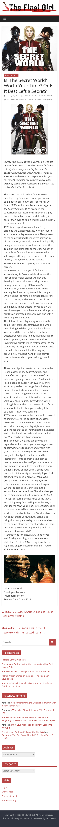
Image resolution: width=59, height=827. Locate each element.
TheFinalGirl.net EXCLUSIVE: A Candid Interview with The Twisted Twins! (24, 630)
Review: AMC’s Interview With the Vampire (35, 720)
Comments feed (9, 796)
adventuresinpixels (45, 95)
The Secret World (34, 99)
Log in (4, 787)
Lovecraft (14, 99)
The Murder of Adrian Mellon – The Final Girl (23, 732)
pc (25, 99)
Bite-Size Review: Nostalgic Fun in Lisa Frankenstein (26, 671)
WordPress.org (9, 800)
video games (48, 99)
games (6, 99)
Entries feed (7, 791)
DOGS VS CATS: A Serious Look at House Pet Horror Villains (27, 614)
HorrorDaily (29, 95)
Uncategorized (11, 75)
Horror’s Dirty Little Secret (14, 659)
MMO (21, 99)
